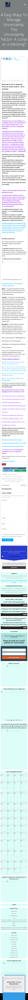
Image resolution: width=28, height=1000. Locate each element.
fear (22, 476)
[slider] (25, 595)
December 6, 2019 (20, 81)
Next (25, 704)
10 (21, 720)
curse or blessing (17, 476)
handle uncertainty (17, 478)
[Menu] (25, 4)
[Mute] (22, 595)
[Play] (2, 595)
